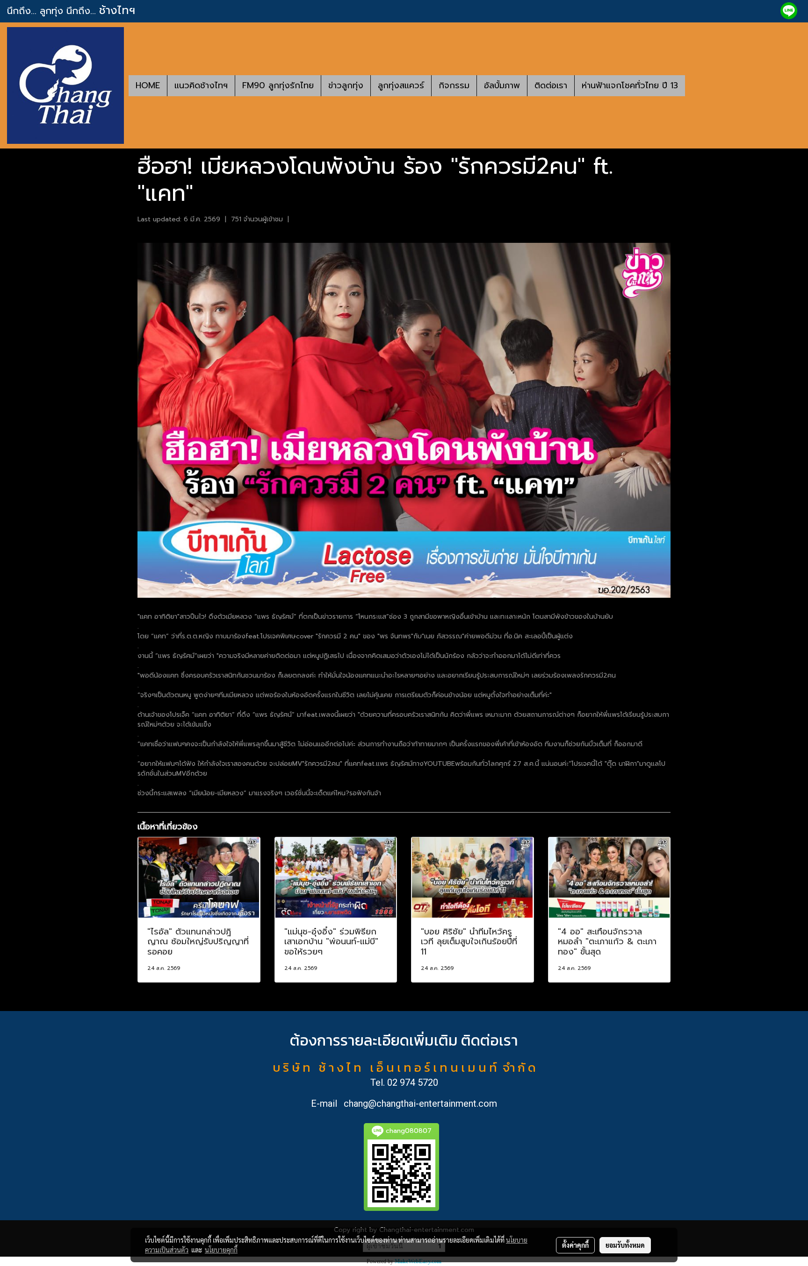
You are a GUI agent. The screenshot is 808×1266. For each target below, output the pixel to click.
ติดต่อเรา (550, 85)
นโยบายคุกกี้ (221, 1249)
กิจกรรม (454, 85)
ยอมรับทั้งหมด (625, 1245)
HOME (148, 85)
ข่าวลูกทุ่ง (345, 85)
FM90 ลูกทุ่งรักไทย (278, 85)
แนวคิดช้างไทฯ (201, 85)
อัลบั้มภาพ (502, 85)
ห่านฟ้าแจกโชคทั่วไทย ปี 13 (630, 85)
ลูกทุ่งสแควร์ (401, 85)
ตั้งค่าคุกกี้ (575, 1245)
